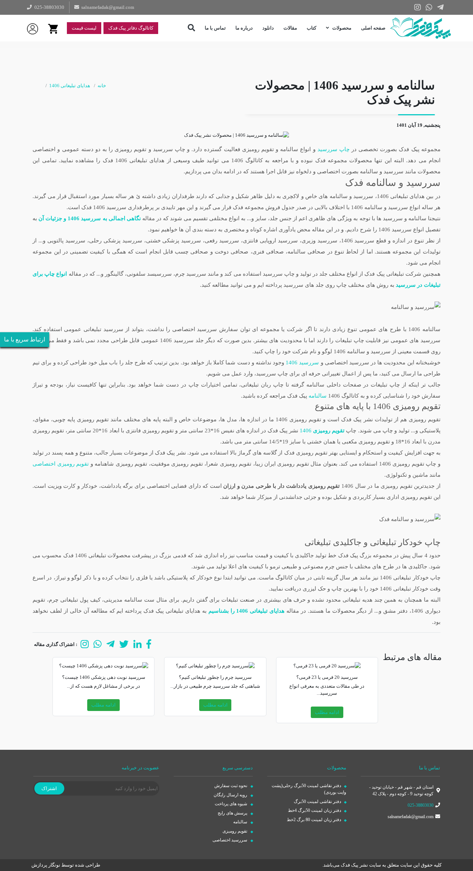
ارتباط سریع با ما (24, 339)
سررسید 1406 (302, 362)
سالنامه (318, 396)
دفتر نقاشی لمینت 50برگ (318, 801)
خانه (102, 85)
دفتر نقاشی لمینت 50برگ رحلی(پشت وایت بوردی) (309, 789)
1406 (322, 430)
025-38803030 (420, 805)
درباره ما (244, 28)
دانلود (268, 28)
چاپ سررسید (333, 149)
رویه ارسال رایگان (231, 794)
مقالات (290, 28)
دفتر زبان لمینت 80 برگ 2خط (314, 819)
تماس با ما (215, 28)
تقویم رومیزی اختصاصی (61, 464)
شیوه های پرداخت (231, 803)
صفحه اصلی (373, 28)
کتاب (311, 28)
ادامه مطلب (327, 712)
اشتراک (49, 788)
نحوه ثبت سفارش (231, 785)
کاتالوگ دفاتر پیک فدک (130, 28)
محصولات (341, 28)
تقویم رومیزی (235, 831)
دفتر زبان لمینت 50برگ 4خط (315, 810)
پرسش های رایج (233, 813)
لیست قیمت (84, 28)
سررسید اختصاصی (230, 840)
